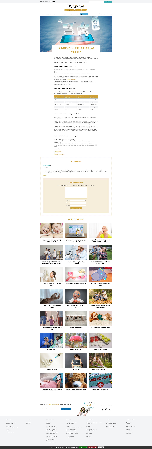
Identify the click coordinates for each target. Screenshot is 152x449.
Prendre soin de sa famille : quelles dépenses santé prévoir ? (76, 263)
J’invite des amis (109, 422)
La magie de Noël (129, 425)
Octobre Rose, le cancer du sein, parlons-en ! (76, 284)
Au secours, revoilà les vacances (71, 422)
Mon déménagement (10, 432)
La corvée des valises (70, 425)
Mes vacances (63, 14)
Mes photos (88, 432)
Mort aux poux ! (76, 369)
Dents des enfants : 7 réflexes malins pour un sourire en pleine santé (51, 241)
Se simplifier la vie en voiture (91, 430)
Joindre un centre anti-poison (76, 349)
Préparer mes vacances (70, 423)
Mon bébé (48, 423)
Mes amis (77, 14)
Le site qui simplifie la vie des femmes (76, 10)
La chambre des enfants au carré (12, 427)
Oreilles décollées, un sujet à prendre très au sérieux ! (100, 284)
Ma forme (87, 427)
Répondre (44, 175)
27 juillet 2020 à (45, 167)
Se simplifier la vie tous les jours (91, 423)
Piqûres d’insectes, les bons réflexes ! (100, 369)
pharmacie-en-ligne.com (59, 154)
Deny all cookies (92, 447)
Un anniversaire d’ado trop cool (51, 433)
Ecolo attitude (88, 437)
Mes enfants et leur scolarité (51, 429)
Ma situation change (49, 437)
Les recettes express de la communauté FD (33, 425)
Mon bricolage (8, 430)
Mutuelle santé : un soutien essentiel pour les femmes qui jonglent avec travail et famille (51, 263)
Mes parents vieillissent (50, 440)
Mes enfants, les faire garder (51, 427)
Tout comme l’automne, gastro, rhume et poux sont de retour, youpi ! (100, 306)
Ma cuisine (48, 14)
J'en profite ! (66, 409)
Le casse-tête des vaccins (51, 369)
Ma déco (7, 429)
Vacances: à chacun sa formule (71, 432)
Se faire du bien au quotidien (91, 425)
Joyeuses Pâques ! (129, 429)
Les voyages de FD (69, 437)
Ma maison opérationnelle (10, 422)
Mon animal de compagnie (50, 442)
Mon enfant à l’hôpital (52, 349)
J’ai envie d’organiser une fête (111, 423)
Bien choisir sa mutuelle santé (76, 327)
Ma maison (42, 14)
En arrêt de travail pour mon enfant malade (100, 327)
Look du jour (109, 14)
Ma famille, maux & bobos (50, 439)
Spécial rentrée (84, 14)
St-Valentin (128, 427)
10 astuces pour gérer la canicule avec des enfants (52, 284)
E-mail (68, 203)
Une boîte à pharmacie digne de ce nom (100, 390)
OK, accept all (83, 447)
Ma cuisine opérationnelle (10, 423)
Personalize (100, 447)
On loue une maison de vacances (72, 433)
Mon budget (88, 436)
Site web (68, 205)
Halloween (128, 423)
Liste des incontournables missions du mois (94, 422)
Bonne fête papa (129, 433)
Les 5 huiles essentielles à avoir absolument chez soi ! (51, 306)
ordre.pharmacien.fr (71, 79)
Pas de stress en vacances (70, 430)
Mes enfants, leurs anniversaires (52, 432)
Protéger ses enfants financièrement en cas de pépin (52, 328)
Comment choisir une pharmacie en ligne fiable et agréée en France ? (76, 241)
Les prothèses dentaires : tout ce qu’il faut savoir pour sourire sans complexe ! (100, 241)
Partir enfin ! (68, 426)
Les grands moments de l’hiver (131, 426)
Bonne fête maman (129, 432)
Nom (68, 200)
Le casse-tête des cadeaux (110, 427)
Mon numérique (89, 433)
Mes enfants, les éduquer (50, 425)
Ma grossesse (48, 422)
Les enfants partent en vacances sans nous (74, 427)
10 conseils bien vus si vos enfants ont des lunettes (76, 306)
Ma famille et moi (55, 14)
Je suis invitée (108, 425)
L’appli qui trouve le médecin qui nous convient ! (52, 390)
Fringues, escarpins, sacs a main (91, 429)
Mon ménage (8, 426)
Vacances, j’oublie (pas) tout (71, 435)
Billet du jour (102, 14)
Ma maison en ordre (9, 425)
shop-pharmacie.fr (58, 151)
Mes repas (28, 423)
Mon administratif (89, 435)
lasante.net (56, 152)
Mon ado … (48, 435)
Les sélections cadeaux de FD (111, 426)
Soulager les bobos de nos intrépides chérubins (76, 390)
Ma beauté (88, 426)
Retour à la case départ (70, 436)
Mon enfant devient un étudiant (51, 436)
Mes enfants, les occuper (50, 426)
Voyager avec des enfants (70, 429)
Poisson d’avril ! (128, 430)
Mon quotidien (70, 14)
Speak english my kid (49, 430)
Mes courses (28, 422)
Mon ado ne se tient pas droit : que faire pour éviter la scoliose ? (100, 263)
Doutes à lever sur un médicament (100, 349)
